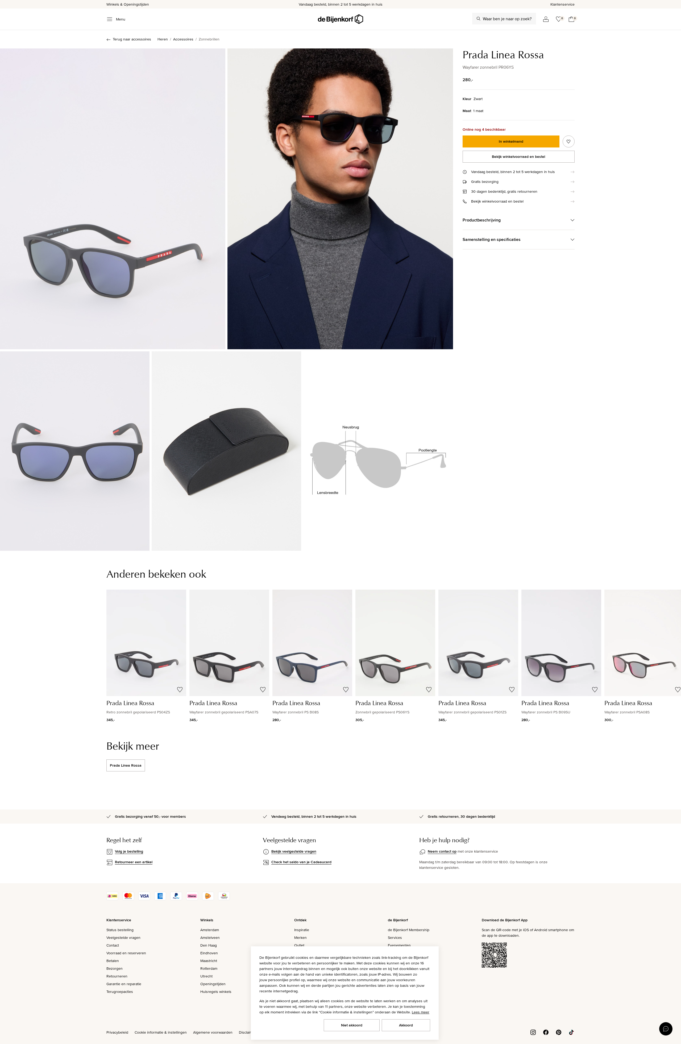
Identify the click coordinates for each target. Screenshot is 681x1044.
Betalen (112, 961)
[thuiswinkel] (224, 899)
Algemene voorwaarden (212, 1032)
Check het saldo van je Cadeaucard (301, 862)
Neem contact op (442, 851)
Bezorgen (114, 968)
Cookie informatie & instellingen (161, 1032)
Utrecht (206, 976)
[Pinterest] (558, 1032)
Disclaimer (247, 1032)
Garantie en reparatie (123, 984)
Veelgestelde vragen (123, 937)
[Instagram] (533, 1032)
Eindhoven (209, 953)
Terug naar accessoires (132, 39)
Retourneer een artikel (133, 862)
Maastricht (208, 961)
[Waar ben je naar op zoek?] (478, 18)
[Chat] (665, 1028)
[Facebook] (546, 1032)
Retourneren (116, 976)
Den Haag (208, 945)
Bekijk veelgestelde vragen (293, 851)
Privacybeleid (117, 1032)
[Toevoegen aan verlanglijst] (569, 141)
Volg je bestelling (129, 851)
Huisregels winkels (215, 991)
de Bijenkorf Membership (408, 930)
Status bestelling (120, 930)
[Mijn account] (546, 19)
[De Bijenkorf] (340, 19)
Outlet (299, 945)
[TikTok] (571, 1032)
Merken (300, 937)
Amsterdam (209, 930)
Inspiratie (301, 930)
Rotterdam (208, 968)
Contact (112, 945)
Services (395, 937)
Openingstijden (213, 984)
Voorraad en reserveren (126, 953)
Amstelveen (210, 937)
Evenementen (399, 945)
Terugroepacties (119, 991)
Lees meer (420, 1012)
